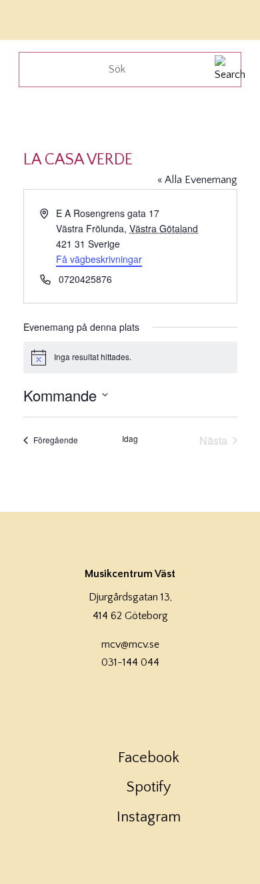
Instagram (149, 817)
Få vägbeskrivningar (99, 259)
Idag (130, 438)
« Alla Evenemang (197, 180)
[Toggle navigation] (232, 18)
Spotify (149, 787)
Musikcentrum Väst (49, 18)
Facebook (148, 758)
